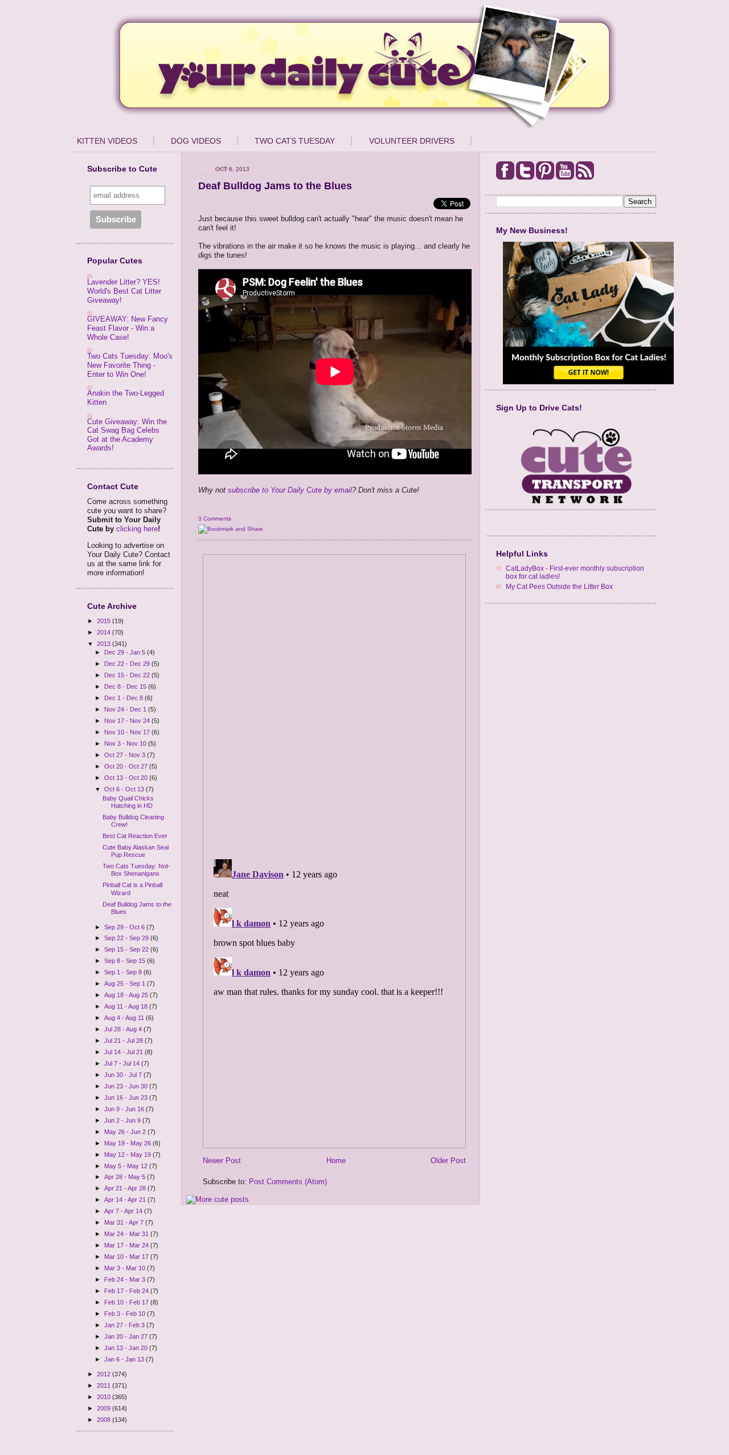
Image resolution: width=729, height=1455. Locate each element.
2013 (104, 643)
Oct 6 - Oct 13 (125, 789)
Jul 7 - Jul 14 (122, 1063)
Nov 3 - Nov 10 (126, 743)
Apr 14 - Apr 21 (126, 1199)
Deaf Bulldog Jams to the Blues (275, 186)
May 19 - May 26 (128, 1143)
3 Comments (214, 518)
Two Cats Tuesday (295, 140)
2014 (104, 632)
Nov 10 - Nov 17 (127, 732)
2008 (104, 1419)
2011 (104, 1385)
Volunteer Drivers (411, 140)
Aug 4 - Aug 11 (125, 1017)
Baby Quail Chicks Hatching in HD (128, 802)
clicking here (137, 529)
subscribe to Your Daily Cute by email (290, 490)
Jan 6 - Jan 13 (125, 1359)
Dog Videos (196, 140)
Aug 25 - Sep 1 (125, 983)
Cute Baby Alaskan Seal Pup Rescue (136, 851)
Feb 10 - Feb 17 (127, 1302)
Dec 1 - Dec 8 (124, 697)
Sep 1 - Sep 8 (124, 972)
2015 (104, 620)
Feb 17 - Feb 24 (127, 1290)
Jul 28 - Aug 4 (124, 1029)
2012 (104, 1374)
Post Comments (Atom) (288, 1181)
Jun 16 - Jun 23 (126, 1097)
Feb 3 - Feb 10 (125, 1313)
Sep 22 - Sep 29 (127, 937)
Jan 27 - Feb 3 (125, 1325)
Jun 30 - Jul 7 (124, 1074)
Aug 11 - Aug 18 (126, 1006)
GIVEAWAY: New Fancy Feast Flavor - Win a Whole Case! (127, 328)
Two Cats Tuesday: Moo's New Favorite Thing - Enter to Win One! (130, 365)
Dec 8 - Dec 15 (126, 686)
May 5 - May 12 (126, 1166)
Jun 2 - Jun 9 (123, 1120)
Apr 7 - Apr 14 (124, 1211)
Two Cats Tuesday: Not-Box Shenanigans (136, 870)
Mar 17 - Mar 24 (127, 1245)
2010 (104, 1396)
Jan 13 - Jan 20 (126, 1347)
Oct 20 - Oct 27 (126, 766)
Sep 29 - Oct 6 (125, 927)
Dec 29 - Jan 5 (125, 652)
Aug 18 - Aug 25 (127, 994)
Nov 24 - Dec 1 (126, 709)
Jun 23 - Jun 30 (126, 1086)
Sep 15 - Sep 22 (127, 949)
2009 (104, 1408)
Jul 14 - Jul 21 (124, 1051)
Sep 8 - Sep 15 (125, 960)
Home (336, 1160)
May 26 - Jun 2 (126, 1131)
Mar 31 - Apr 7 (124, 1222)
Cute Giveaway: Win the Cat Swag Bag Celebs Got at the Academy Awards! (127, 435)
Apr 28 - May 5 (125, 1176)
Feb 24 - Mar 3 (125, 1279)
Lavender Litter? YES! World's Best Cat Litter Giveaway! (124, 291)
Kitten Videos (107, 140)
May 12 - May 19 (128, 1154)
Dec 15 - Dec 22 (127, 675)
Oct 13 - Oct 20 (126, 777)
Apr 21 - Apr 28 (126, 1188)
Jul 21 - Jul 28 (124, 1040)
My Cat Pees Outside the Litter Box (559, 586)
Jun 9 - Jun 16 (125, 1109)
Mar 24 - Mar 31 (127, 1233)
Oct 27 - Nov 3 (125, 754)
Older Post (448, 1160)
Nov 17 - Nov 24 (127, 720)
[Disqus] (334, 703)
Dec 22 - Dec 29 (127, 663)
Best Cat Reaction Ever (135, 835)
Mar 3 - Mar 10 (125, 1268)
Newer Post (222, 1160)
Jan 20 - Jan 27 (126, 1336)
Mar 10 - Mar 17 (127, 1256)
